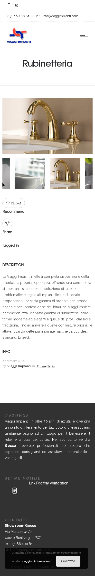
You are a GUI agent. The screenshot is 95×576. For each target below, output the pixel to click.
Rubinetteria (46, 366)
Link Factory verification (48, 482)
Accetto (68, 561)
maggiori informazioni (36, 561)
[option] (47, 127)
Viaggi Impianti (19, 366)
